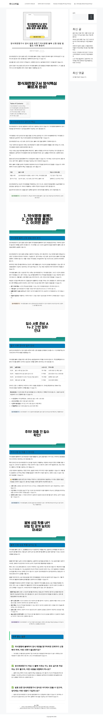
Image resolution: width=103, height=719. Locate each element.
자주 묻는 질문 (15, 115)
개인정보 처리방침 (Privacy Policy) (62, 3)
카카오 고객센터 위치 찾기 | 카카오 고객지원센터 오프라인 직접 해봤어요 (83, 54)
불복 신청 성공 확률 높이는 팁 (18, 113)
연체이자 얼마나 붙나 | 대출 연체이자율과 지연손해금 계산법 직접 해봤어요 (83, 47)
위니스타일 (14, 4)
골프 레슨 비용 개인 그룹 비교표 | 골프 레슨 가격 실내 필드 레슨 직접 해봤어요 (83, 35)
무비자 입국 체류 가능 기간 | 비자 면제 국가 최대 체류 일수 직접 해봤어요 (83, 41)
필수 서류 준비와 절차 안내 (18, 110)
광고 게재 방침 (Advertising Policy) (83, 3)
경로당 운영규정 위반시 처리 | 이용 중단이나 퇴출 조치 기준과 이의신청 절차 (38, 708)
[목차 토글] (27, 103)
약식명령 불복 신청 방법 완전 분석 (20, 108)
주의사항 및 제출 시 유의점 (18, 111)
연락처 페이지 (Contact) (44, 3)
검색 (74, 13)
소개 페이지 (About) (30, 3)
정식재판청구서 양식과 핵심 (18, 106)
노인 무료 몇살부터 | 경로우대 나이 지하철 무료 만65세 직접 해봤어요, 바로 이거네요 (83, 60)
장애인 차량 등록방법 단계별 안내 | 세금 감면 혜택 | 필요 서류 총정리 (38, 706)
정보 (37, 705)
